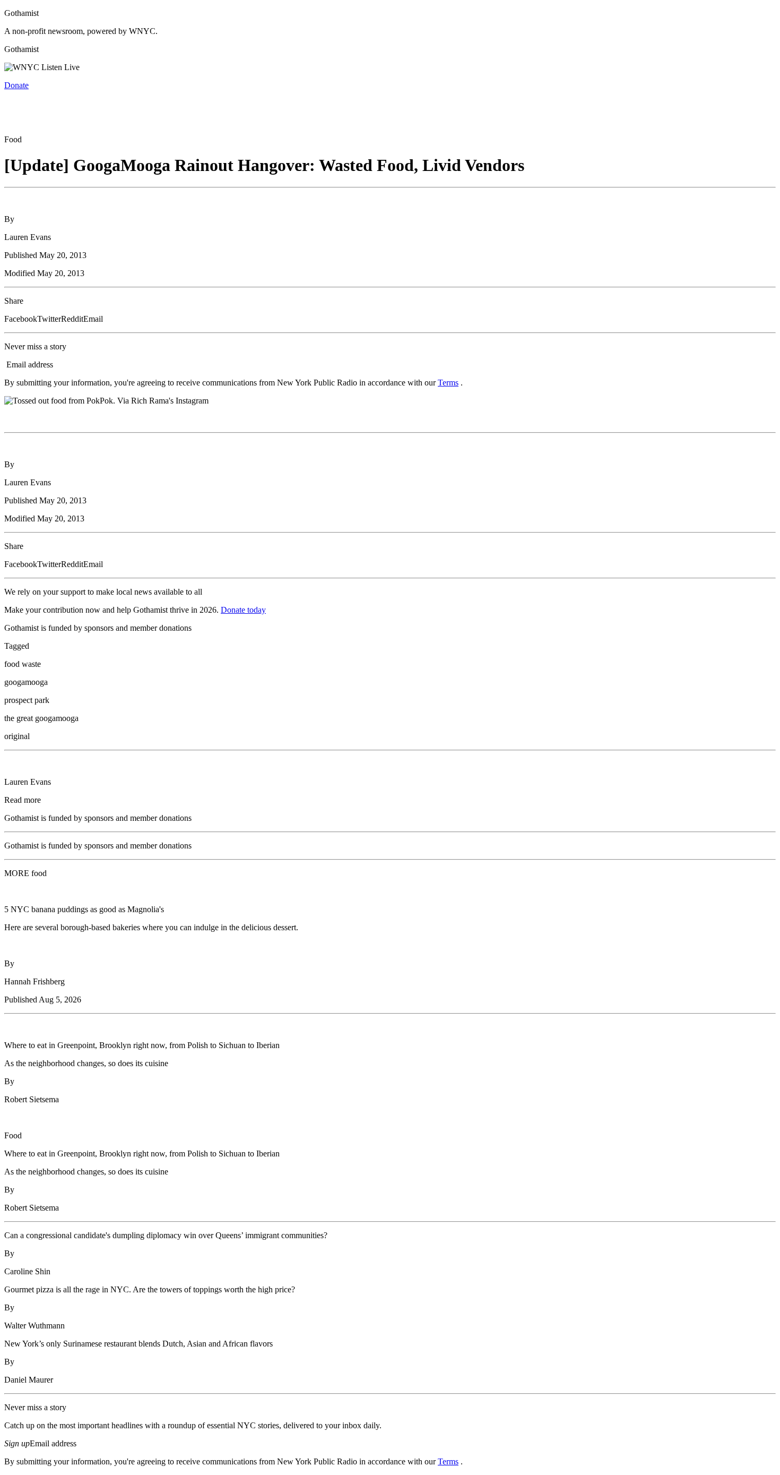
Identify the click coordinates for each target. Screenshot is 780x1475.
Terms (448, 382)
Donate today (243, 609)
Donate (16, 85)
